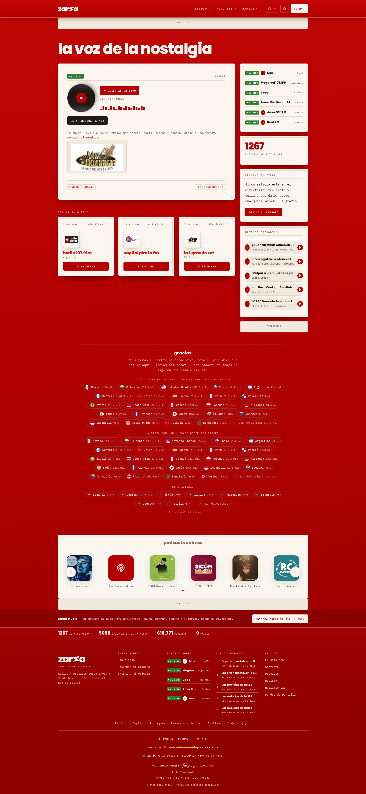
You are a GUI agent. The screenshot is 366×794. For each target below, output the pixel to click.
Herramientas (275, 687)
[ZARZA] (71, 9)
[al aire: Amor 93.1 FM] (263, 112)
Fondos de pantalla (280, 694)
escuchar (88, 266)
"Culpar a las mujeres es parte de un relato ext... (273, 273)
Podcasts (224, 8)
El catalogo (274, 660)
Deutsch (196, 723)
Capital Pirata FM (141, 253)
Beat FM (273, 122)
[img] (183, 747)
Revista (271, 680)
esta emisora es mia (87, 121)
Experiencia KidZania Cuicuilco (240, 673)
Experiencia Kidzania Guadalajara (240, 661)
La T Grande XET (199, 253)
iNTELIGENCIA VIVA (191, 755)
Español (89, 187)
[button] (176, 590)
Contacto (272, 667)
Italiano (215, 723)
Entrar (299, 9)
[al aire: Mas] (263, 73)
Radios (248, 8)
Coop (265, 93)
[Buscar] (284, 9)
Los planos (126, 660)
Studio (201, 8)
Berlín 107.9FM (77, 253)
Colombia (74, 187)
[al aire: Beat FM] (263, 122)
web (199, 187)
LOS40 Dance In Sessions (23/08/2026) (273, 301)
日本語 (231, 723)
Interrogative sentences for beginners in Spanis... (273, 259)
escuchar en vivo (122, 91)
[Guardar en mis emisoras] (107, 224)
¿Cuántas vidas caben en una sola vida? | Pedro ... (273, 245)
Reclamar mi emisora (134, 667)
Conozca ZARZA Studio (280, 619)
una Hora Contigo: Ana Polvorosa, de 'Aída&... (273, 287)
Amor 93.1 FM (276, 112)
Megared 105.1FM (273, 83)
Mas (270, 73)
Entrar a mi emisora (134, 673)
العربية (245, 723)
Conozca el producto (83, 137)
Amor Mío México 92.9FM (277, 102)
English (139, 723)
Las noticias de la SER (237, 684)
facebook (211, 187)
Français (178, 723)
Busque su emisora (264, 212)
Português (158, 723)
